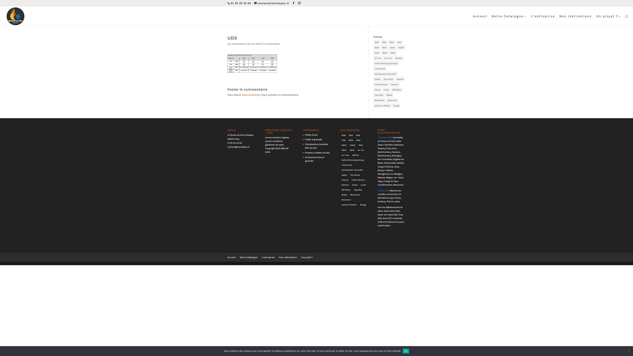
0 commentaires (271, 44)
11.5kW (401, 47)
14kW (392, 53)
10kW (392, 47)
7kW (399, 42)
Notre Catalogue (508, 16)
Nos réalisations (575, 16)
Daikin (377, 79)
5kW (384, 42)
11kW (377, 53)
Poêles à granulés (313, 139)
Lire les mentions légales (277, 137)
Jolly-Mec (379, 95)
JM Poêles (396, 90)
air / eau (388, 58)
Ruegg (396, 105)
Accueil (480, 16)
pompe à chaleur (382, 105)
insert (386, 90)
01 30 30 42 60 (234, 143)
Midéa (389, 95)
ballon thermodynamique (386, 63)
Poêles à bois (311, 135)
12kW (384, 53)
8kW (377, 47)
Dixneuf (400, 79)
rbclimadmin (239, 44)
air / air (378, 58)
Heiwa (377, 90)
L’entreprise (543, 16)
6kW (392, 42)
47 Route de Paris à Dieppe (240, 135)
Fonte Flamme (381, 84)
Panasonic (392, 100)
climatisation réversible (385, 74)
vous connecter (251, 94)
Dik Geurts (388, 79)
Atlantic (398, 58)
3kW (377, 42)
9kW (384, 47)
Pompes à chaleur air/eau (317, 152)
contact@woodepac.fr (238, 147)
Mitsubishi (379, 100)
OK (405, 351)
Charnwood (380, 69)
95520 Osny (233, 139)
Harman (394, 84)
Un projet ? (607, 16)
